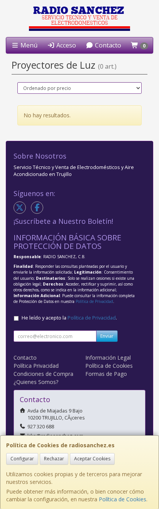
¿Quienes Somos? (36, 382)
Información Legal (108, 357)
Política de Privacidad (94, 301)
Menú (28, 45)
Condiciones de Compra (43, 373)
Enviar (106, 336)
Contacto (107, 45)
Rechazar (54, 458)
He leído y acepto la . (69, 318)
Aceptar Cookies (92, 458)
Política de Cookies (122, 499)
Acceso (65, 45)
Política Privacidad (36, 365)
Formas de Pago (106, 373)
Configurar (22, 458)
